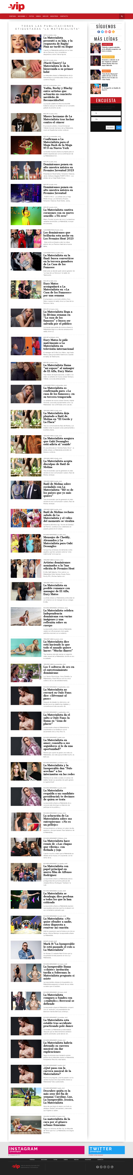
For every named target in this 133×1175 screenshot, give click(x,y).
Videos (38, 16)
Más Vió (45, 16)
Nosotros (54, 16)
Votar (118, 127)
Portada (12, 16)
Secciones (21, 16)
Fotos (31, 16)
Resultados (110, 127)
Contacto (64, 16)
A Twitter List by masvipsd (96, 1155)
